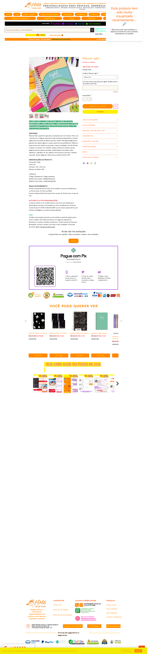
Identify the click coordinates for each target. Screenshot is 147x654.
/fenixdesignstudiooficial (88, 618)
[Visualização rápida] (38, 308)
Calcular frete (86, 67)
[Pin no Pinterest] (87, 161)
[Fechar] (144, 650)
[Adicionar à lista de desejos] (116, 104)
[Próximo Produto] (121, 308)
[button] (67, 14)
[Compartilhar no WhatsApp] (91, 161)
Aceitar (138, 651)
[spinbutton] (87, 97)
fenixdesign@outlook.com (92, 604)
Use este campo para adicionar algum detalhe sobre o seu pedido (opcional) (100, 80)
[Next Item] (117, 371)
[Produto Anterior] (25, 308)
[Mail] (81, 605)
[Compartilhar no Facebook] (84, 161)
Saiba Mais (98, 34)
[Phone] (77, 605)
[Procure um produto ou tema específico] (92, 30)
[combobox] (100, 75)
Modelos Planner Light (90, 71)
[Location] (28, 626)
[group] (73, 322)
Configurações (127, 651)
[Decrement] (84, 97)
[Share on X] (95, 161)
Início (31, 50)
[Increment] (90, 97)
